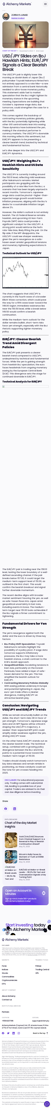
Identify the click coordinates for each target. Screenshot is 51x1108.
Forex (4, 966)
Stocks (5, 973)
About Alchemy (8, 996)
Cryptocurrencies (9, 980)
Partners (5, 1012)
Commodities (8, 977)
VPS (37, 973)
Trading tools (41, 960)
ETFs (4, 984)
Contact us (7, 1000)
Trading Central (42, 969)
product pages (33, 955)
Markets (5, 960)
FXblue (38, 966)
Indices (5, 969)
